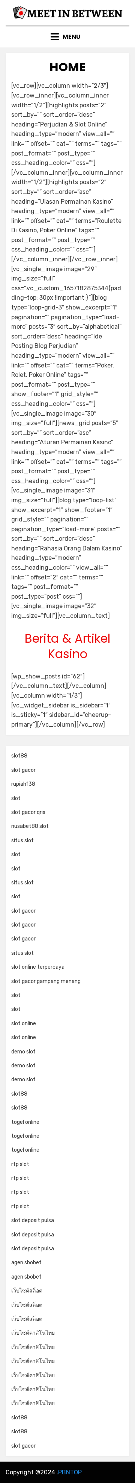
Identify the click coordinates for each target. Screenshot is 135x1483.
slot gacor (23, 770)
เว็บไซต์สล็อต (26, 1291)
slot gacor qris (28, 812)
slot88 (19, 756)
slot (16, 798)
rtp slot (20, 1164)
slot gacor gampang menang (46, 981)
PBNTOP (70, 1472)
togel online (25, 1122)
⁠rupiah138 (23, 784)
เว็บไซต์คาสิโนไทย (33, 1333)
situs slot (22, 840)
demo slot (23, 1052)
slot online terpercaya (37, 967)
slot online (23, 1023)
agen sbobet (26, 1262)
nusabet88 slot (30, 826)
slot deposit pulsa (32, 1220)
